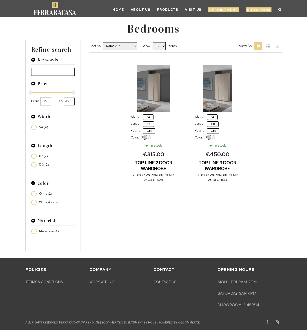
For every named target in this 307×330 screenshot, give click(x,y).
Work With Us (101, 281)
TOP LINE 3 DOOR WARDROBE (217, 166)
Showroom (258, 10)
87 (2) (43, 156)
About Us (140, 10)
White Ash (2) (49, 202)
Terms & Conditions (44, 281)
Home (118, 10)
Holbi (152, 322)
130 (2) (44, 165)
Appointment (223, 10)
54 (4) (43, 127)
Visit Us (193, 10)
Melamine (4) (49, 231)
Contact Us (165, 281)
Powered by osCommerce (179, 322)
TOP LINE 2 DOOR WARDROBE (153, 166)
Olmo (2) (45, 194)
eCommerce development (122, 322)
